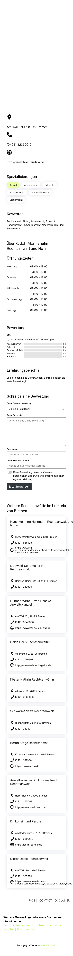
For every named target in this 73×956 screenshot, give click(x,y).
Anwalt (13, 185)
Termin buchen (35, 925)
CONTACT (45, 900)
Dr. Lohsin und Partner (26, 821)
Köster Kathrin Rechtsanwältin (32, 679)
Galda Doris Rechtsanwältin (30, 642)
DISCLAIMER (62, 900)
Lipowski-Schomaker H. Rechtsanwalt (27, 567)
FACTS (33, 900)
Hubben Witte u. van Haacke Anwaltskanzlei (30, 602)
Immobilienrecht (40, 192)
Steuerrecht (16, 199)
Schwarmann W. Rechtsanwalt (32, 711)
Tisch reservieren (26, 929)
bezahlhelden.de (13, 925)
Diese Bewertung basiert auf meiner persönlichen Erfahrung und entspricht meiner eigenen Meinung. (38, 476)
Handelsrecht (17, 192)
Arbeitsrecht (31, 185)
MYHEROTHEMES (48, 945)
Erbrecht (49, 185)
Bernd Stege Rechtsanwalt (29, 743)
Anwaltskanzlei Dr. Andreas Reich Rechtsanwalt (34, 782)
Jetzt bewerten (19, 486)
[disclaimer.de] (31, 14)
